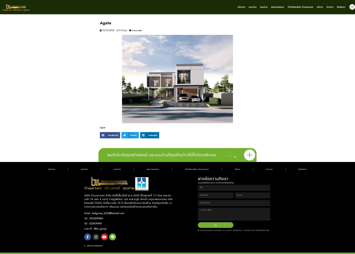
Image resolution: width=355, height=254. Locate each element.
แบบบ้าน (253, 7)
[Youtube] (104, 236)
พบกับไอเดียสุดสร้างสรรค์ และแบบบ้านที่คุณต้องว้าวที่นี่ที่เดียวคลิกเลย (161, 155)
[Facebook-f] (87, 236)
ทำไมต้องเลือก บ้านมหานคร (300, 7)
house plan (137, 30)
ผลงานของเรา (277, 7)
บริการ (320, 7)
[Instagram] (95, 236)
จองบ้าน (264, 7)
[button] (110, 135)
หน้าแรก (241, 7)
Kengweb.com (262, 230)
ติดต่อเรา (341, 7)
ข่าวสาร (329, 7)
